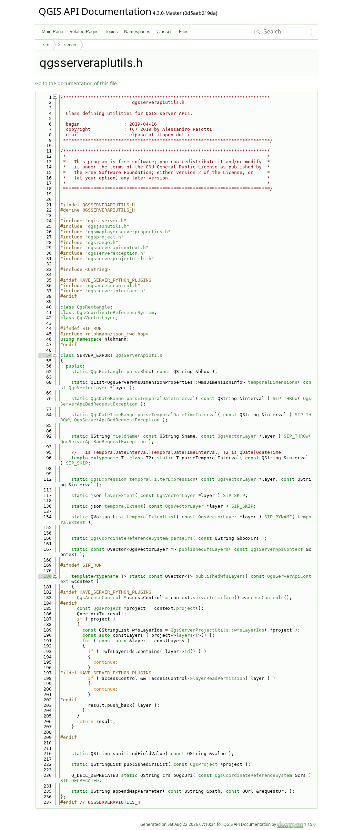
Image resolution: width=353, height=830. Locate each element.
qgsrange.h (101, 242)
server (70, 44)
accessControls (264, 597)
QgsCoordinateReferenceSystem (115, 312)
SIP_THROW (285, 398)
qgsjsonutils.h (107, 226)
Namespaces (137, 31)
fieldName (125, 436)
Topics (111, 31)
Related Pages (84, 31)
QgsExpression (109, 479)
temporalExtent (123, 506)
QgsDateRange (107, 398)
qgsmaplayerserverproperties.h (128, 231)
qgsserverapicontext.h (117, 247)
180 (45, 576)
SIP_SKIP (77, 463)
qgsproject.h (104, 237)
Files (184, 31)
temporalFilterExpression (162, 479)
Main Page (52, 31)
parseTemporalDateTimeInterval (178, 414)
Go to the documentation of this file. (76, 83)
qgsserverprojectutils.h (119, 258)
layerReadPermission (219, 678)
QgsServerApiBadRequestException (117, 419)
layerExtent (119, 495)
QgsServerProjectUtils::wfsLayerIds (217, 630)
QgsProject (107, 608)
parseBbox (139, 371)
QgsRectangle (93, 307)
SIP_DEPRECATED (79, 780)
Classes (165, 31)
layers (184, 635)
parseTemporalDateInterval (161, 398)
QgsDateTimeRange (113, 414)
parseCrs (182, 538)
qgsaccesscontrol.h (113, 285)
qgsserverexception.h (115, 253)
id (187, 651)
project (185, 608)
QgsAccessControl (99, 597)
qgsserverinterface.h (115, 290)
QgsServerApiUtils (138, 355)
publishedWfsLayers (204, 549)
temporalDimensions (272, 382)
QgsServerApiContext (277, 549)
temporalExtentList (151, 516)
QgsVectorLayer (96, 317)
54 (45, 355)
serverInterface (213, 597)
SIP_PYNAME (278, 516)
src (46, 44)
